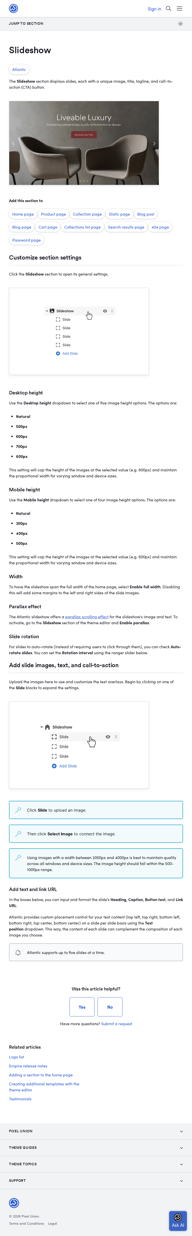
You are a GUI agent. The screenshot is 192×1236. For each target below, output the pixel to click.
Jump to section (26, 23)
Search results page (126, 227)
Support (17, 1180)
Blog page (21, 227)
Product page (53, 214)
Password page (26, 240)
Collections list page (82, 227)
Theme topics (22, 1164)
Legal (52, 1223)
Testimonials (20, 1098)
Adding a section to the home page (41, 1074)
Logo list (16, 1056)
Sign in (154, 8)
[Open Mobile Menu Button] (179, 8)
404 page (160, 227)
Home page (23, 214)
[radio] (82, 1006)
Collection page (87, 214)
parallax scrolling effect (86, 616)
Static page (119, 214)
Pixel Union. (31, 1216)
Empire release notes (28, 1065)
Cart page (47, 227)
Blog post (145, 214)
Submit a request (116, 1023)
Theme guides (22, 1147)
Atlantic (19, 69)
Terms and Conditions (26, 1223)
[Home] (13, 8)
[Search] (168, 8)
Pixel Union (21, 1131)
